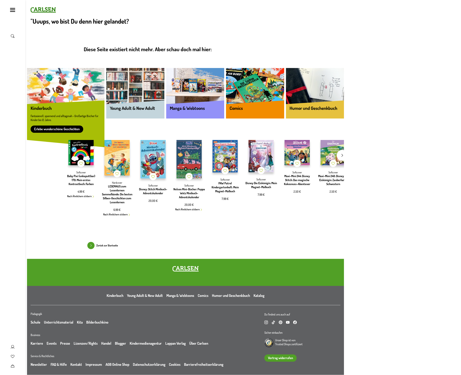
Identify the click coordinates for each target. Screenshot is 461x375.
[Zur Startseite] (186, 268)
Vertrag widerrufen (280, 358)
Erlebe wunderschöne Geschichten (57, 129)
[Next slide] (342, 155)
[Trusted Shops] (268, 342)
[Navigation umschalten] (12, 9)
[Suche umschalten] (12, 36)
